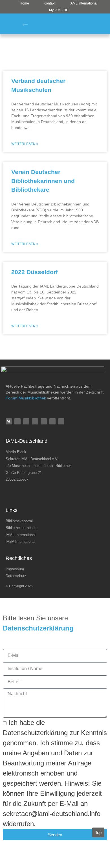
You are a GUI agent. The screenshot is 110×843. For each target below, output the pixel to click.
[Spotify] (44, 421)
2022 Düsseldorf (34, 272)
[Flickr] (26, 421)
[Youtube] (52, 421)
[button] (100, 23)
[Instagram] (35, 421)
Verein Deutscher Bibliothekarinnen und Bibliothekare (43, 181)
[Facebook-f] (17, 421)
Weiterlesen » (24, 144)
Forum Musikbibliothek (26, 398)
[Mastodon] (61, 421)
